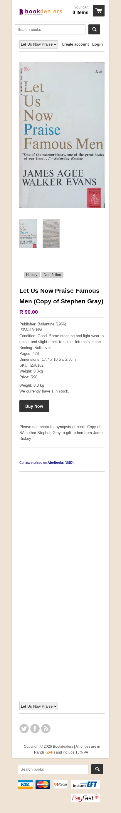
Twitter (24, 728)
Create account (75, 44)
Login (97, 44)
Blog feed (46, 728)
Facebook (35, 728)
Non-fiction (52, 275)
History (31, 275)
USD (69, 462)
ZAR (50, 752)
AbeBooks (56, 462)
